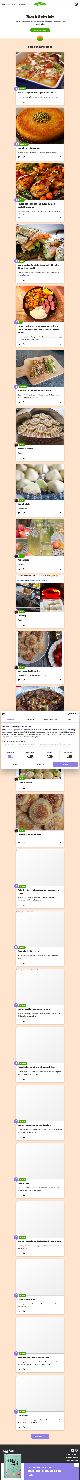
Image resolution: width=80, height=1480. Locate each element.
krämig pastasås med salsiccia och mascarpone (39, 1241)
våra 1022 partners (13, 730)
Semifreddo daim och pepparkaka (33, 1357)
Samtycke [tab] (10, 720)
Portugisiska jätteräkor (29, 951)
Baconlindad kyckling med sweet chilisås (36, 1067)
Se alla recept (40, 1436)
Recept (14, 4)
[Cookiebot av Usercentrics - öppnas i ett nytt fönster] (69, 714)
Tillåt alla (65, 764)
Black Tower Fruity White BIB (44, 1471)
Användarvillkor (72, 1454)
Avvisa (14, 764)
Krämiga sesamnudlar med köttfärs (34, 1125)
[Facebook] (72, 1450)
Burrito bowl (23, 1183)
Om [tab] (69, 720)
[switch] (30, 756)
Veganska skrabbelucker (29, 671)
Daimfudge (23, 1415)
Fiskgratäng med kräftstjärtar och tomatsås (38, 92)
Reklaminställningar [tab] (50, 720)
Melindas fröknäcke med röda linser (34, 390)
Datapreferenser (71, 1461)
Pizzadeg (22, 615)
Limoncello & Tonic (26, 1299)
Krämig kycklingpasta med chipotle (34, 1009)
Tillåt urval (40, 764)
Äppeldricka (23, 560)
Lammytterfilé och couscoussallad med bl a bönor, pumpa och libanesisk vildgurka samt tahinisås (38, 329)
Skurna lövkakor (25, 448)
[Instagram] (76, 1450)
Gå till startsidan (40, 30)
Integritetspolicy (71, 1457)
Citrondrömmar (25, 782)
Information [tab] (30, 720)
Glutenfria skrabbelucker (29, 834)
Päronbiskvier (24, 504)
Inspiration (5, 4)
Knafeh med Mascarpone (29, 148)
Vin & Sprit (22, 4)
